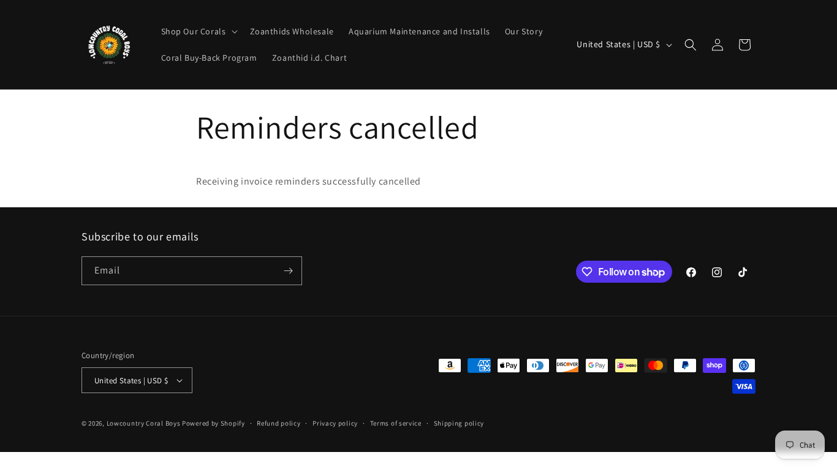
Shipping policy (459, 423)
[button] (198, 31)
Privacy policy (335, 423)
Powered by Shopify (213, 423)
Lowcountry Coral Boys (144, 423)
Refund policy (278, 423)
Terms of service (396, 423)
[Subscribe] (288, 270)
